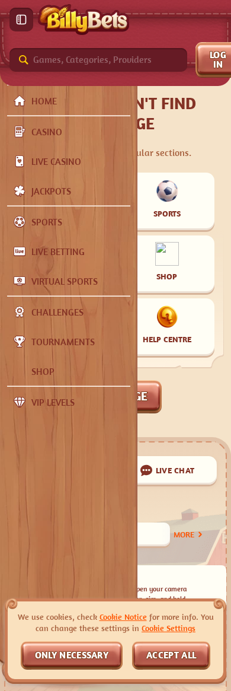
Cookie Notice (123, 617)
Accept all (171, 655)
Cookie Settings (168, 628)
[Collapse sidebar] (21, 20)
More (184, 534)
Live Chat (175, 470)
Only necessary (71, 655)
